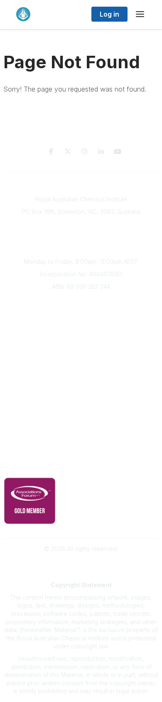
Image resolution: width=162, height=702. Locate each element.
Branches (81, 313)
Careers (81, 362)
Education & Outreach (81, 377)
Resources (81, 389)
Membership (81, 426)
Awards (81, 350)
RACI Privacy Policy (81, 466)
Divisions (81, 325)
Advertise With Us (81, 414)
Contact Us (81, 439)
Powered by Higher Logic (81, 563)
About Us (81, 301)
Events (81, 338)
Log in (109, 14)
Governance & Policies (81, 453)
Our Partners (81, 402)
